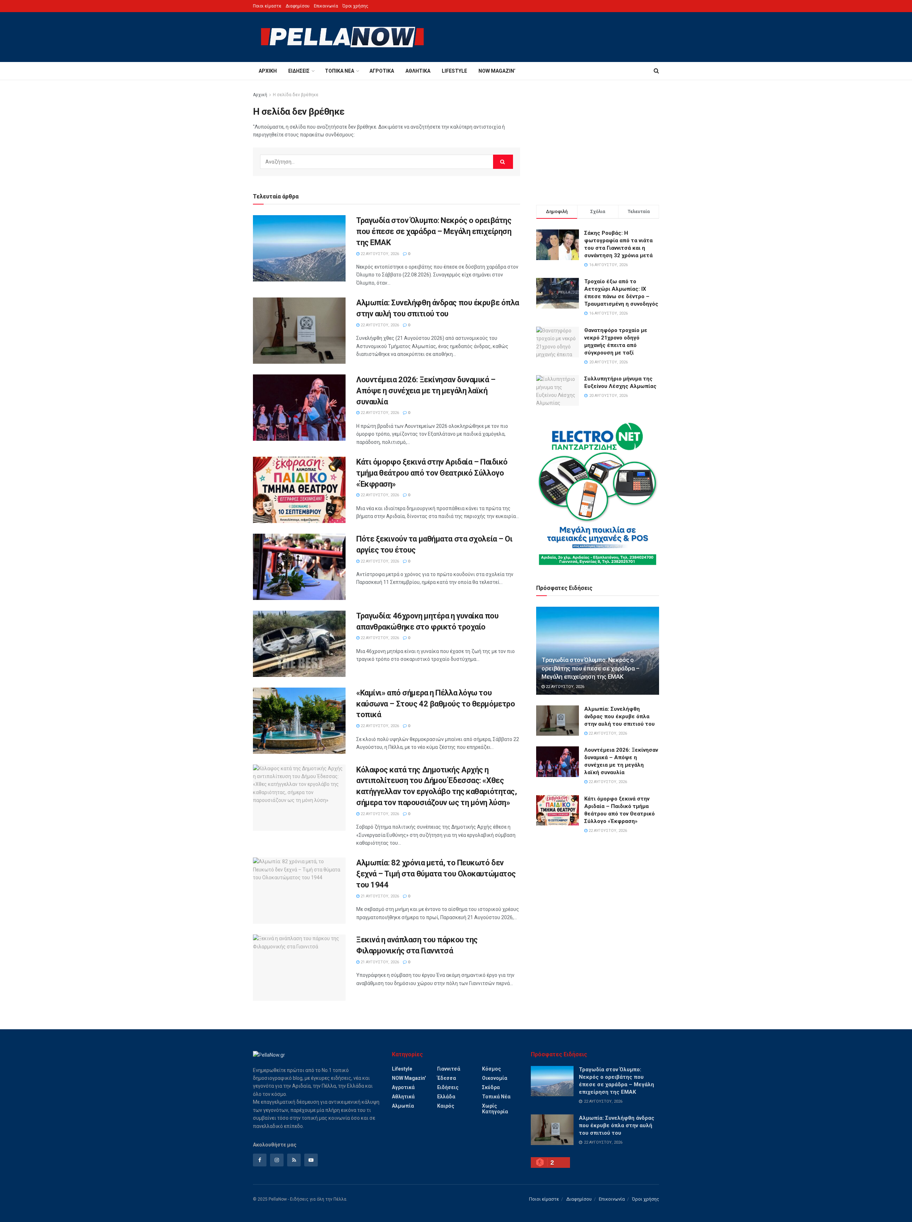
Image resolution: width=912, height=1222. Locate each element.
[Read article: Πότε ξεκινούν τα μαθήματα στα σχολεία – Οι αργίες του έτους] (299, 567)
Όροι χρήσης (355, 6)
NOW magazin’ (496, 71)
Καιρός (445, 1106)
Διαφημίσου (298, 6)
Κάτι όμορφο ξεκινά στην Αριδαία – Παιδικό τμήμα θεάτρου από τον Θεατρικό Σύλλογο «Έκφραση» (432, 472)
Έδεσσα (446, 1078)
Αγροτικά (381, 71)
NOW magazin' (409, 1078)
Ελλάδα (446, 1096)
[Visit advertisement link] (597, 494)
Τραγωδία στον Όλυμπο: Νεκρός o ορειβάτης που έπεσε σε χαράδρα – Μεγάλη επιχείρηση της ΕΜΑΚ (433, 231)
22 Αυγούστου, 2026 (379, 254)
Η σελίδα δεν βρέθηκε (295, 94)
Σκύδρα (491, 1087)
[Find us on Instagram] (277, 1160)
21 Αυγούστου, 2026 (379, 896)
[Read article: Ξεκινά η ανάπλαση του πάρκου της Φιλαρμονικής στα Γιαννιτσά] (299, 967)
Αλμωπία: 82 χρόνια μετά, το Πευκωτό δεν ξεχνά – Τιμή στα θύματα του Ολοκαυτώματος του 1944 (436, 873)
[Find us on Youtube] (311, 1160)
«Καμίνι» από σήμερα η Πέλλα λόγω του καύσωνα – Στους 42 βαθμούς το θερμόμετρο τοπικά (435, 703)
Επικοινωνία (326, 6)
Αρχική (268, 71)
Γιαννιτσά (448, 1069)
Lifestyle (454, 71)
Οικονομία (494, 1078)
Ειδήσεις (299, 71)
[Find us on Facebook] (259, 1160)
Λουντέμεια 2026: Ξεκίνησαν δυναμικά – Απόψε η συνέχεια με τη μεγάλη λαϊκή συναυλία (426, 390)
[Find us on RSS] (294, 1160)
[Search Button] (656, 71)
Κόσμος (491, 1069)
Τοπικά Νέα (339, 71)
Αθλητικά (417, 71)
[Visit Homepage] (342, 37)
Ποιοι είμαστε (267, 6)
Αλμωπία (403, 1106)
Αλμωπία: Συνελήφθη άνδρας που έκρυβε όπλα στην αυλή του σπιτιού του (619, 716)
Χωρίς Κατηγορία (495, 1108)
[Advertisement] (597, 141)
